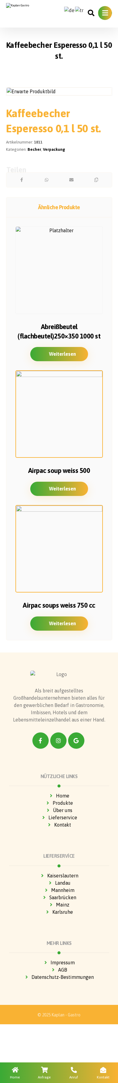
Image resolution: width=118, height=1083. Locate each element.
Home (62, 795)
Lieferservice (62, 817)
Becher (34, 149)
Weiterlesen (62, 354)
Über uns (62, 810)
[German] (69, 9)
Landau (62, 883)
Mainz (62, 904)
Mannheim (62, 890)
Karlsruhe (62, 912)
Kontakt (62, 824)
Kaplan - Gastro (65, 1014)
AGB (62, 969)
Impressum (63, 962)
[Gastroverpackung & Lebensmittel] (25, 5)
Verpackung (54, 149)
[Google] (76, 740)
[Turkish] (79, 9)
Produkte (63, 803)
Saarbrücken (62, 897)
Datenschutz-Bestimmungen (62, 977)
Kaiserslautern (62, 875)
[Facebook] (40, 740)
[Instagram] (58, 740)
